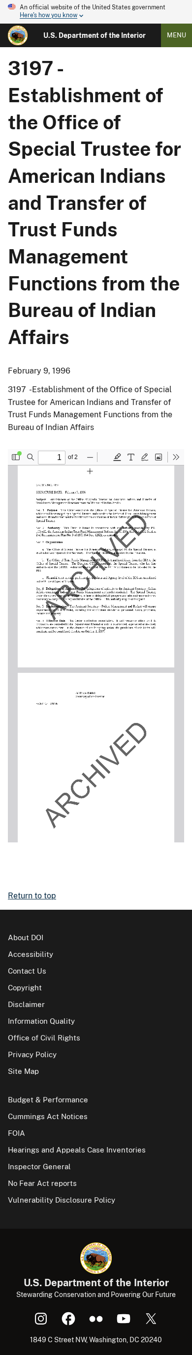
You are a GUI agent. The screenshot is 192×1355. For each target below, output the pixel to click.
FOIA (16, 1133)
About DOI (25, 937)
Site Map (23, 1071)
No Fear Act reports (42, 1183)
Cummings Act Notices (48, 1116)
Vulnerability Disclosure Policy (61, 1200)
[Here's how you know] (96, 12)
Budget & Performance (48, 1100)
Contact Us (27, 971)
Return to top (32, 895)
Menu (176, 35)
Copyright (25, 987)
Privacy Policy (32, 1054)
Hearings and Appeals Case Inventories (77, 1150)
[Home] (18, 35)
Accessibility (30, 954)
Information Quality (41, 1021)
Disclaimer (26, 1004)
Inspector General (39, 1166)
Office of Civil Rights (44, 1038)
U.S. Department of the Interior (94, 35)
